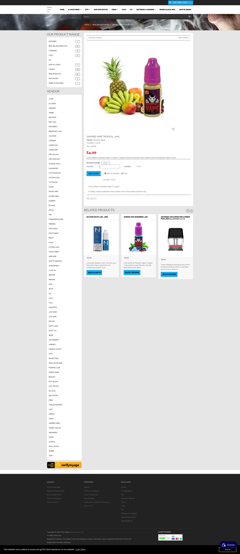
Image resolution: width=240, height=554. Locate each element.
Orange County (55, 349)
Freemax (52, 224)
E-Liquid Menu (126, 491)
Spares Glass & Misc (128, 517)
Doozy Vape (53, 191)
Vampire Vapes (54, 423)
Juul (51, 303)
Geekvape (52, 256)
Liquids (63, 69)
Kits (122, 495)
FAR (50, 215)
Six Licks (52, 391)
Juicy (51, 298)
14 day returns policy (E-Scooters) (97, 502)
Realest (52, 377)
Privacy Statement (54, 495)
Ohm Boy (52, 344)
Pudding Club (54, 368)
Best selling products (63, 46)
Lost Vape (52, 317)
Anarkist (52, 108)
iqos (50, 284)
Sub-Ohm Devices (128, 498)
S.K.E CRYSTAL (54, 386)
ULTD (51, 409)
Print (125, 173)
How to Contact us (54, 498)
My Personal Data (53, 487)
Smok (51, 400)
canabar (52, 140)
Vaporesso (53, 432)
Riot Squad (53, 381)
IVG (50, 293)
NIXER (51, 335)
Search (86, 487)
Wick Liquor (54, 446)
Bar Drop (52, 117)
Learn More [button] (81, 549)
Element (52, 201)
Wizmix (51, 451)
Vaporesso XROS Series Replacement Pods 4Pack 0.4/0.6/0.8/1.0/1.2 (175, 218)
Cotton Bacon (54, 173)
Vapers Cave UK (49, 9)
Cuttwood (53, 182)
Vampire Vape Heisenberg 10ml (136, 217)
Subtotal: (127, 166)
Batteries (63, 41)
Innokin (52, 279)
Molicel (52, 321)
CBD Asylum (53, 154)
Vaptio (51, 437)
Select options (132, 272)
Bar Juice (52, 122)
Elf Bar (52, 205)
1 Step (51, 99)
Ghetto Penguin (55, 261)
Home (123, 487)
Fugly (51, 242)
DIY (50, 60)
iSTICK (51, 289)
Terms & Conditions (91, 491)
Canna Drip (53, 150)
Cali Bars (52, 136)
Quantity (89, 166)
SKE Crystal (53, 395)
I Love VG (52, 270)
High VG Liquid (63, 65)
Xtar (50, 456)
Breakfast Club (55, 131)
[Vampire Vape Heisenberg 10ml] (138, 237)
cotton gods (54, 178)
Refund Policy (89, 498)
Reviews (91, 198)
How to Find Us (53, 502)
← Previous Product (94, 38)
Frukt (51, 238)
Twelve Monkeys (55, 405)
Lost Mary (53, 312)
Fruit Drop (53, 229)
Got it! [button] (227, 550)
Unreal (52, 414)
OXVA (51, 354)
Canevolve (53, 145)
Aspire (51, 113)
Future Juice (54, 247)
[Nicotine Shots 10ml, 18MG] (101, 237)
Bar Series (53, 127)
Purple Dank (54, 372)
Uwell (51, 418)
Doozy (51, 187)
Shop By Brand (126, 521)
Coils (63, 55)
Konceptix (53, 307)
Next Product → (184, 38)
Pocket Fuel (54, 358)
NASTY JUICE (53, 326)
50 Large (52, 103)
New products (63, 74)
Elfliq (51, 210)
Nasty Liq (52, 331)
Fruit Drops (53, 233)
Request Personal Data (55, 491)
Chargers (63, 51)
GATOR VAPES (54, 252)
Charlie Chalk (54, 164)
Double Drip (54, 196)
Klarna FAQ (88, 506)
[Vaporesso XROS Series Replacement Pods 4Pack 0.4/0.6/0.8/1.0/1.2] (175, 239)
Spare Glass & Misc (63, 83)
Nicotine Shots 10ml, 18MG (97, 217)
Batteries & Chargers (129, 513)
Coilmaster (53, 168)
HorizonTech (54, 266)
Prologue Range (55, 363)
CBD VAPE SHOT (54, 159)
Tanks (123, 502)
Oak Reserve (54, 340)
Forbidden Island (56, 219)
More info (109, 179)
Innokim (52, 275)
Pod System (63, 78)
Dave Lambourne (77, 532)
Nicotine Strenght (93, 163)
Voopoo (52, 442)
